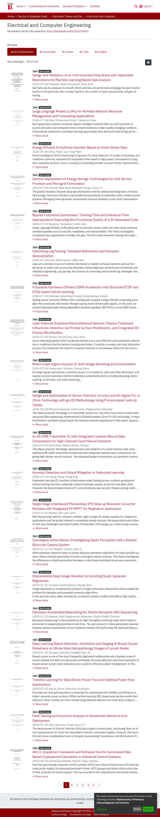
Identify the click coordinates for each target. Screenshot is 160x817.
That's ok (148, 809)
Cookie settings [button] (59, 814)
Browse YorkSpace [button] (73, 6)
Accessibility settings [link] (80, 814)
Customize (102, 809)
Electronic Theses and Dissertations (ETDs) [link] (68, 16)
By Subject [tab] (101, 51)
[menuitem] (21, 6)
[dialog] (125, 803)
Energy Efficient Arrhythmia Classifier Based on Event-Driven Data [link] (79, 147)
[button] (136, 6)
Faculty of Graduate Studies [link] (33, 16)
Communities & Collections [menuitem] (44, 6)
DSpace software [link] (61, 810)
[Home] (10, 6)
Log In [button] (147, 6)
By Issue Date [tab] (48, 51)
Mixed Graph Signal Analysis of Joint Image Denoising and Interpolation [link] (84, 364)
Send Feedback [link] (101, 814)
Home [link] (11, 16)
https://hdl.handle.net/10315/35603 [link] (67, 31)
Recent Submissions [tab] (22, 51)
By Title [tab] (84, 51)
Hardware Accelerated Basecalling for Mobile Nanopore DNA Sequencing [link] (84, 612)
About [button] (19, 6)
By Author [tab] (67, 51)
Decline (137, 809)
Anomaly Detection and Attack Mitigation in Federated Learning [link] (78, 472)
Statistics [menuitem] (95, 6)
